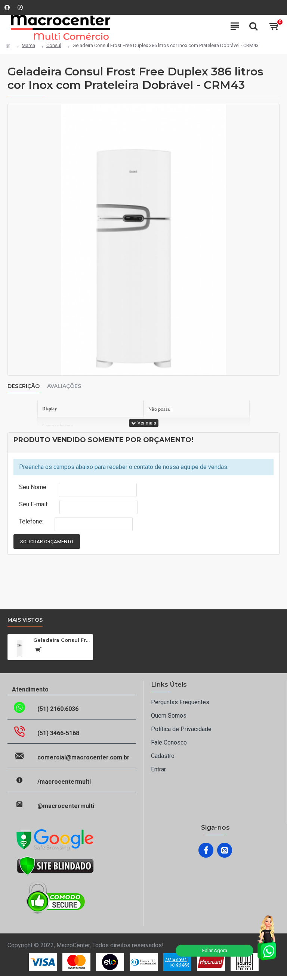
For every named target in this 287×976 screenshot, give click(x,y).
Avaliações (64, 386)
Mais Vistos (25, 620)
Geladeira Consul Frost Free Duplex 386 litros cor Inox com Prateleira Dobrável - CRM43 (61, 640)
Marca (28, 45)
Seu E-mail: (33, 504)
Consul (53, 45)
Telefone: (31, 521)
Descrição (23, 386)
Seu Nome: (33, 487)
